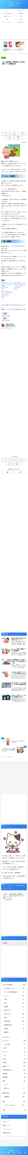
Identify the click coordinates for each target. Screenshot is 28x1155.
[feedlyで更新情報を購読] (7, 472)
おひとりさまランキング (7, 327)
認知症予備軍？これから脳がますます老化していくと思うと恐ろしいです (20, 284)
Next (27, 47)
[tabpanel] (8, 46)
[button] (18, 138)
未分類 (4, 57)
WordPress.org (7, 1132)
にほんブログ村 (5, 315)
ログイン (5, 1121)
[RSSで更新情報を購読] (20, 472)
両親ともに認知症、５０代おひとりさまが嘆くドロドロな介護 (7, 293)
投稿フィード (6, 1125)
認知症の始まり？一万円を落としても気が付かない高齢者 (7, 284)
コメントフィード (7, 1129)
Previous (1, 47)
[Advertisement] (14, 32)
